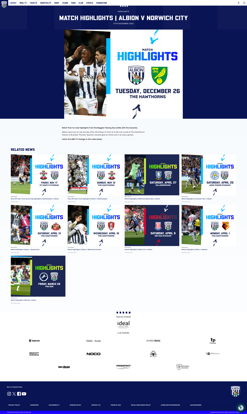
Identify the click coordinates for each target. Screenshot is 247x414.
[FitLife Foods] (94, 341)
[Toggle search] (244, 3)
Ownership (34, 405)
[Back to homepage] (4, 4)
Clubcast (237, 412)
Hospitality (45, 3)
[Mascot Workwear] (34, 354)
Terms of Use (116, 405)
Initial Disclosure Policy (141, 405)
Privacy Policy (14, 405)
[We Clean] (64, 367)
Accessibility (54, 405)
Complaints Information (170, 405)
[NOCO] (94, 353)
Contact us (95, 405)
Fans (73, 3)
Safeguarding (195, 405)
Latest (13, 3)
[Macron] (34, 341)
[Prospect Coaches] (123, 367)
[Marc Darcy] (153, 354)
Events (89, 3)
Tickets (33, 3)
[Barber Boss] (153, 340)
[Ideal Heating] (123, 324)
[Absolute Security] (183, 367)
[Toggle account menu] (238, 3)
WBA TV (23, 3)
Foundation (101, 3)
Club (81, 3)
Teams (65, 3)
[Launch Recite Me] (241, 408)
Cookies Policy (75, 405)
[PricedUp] (213, 340)
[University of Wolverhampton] (213, 354)
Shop (56, 3)
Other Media (224, 412)
